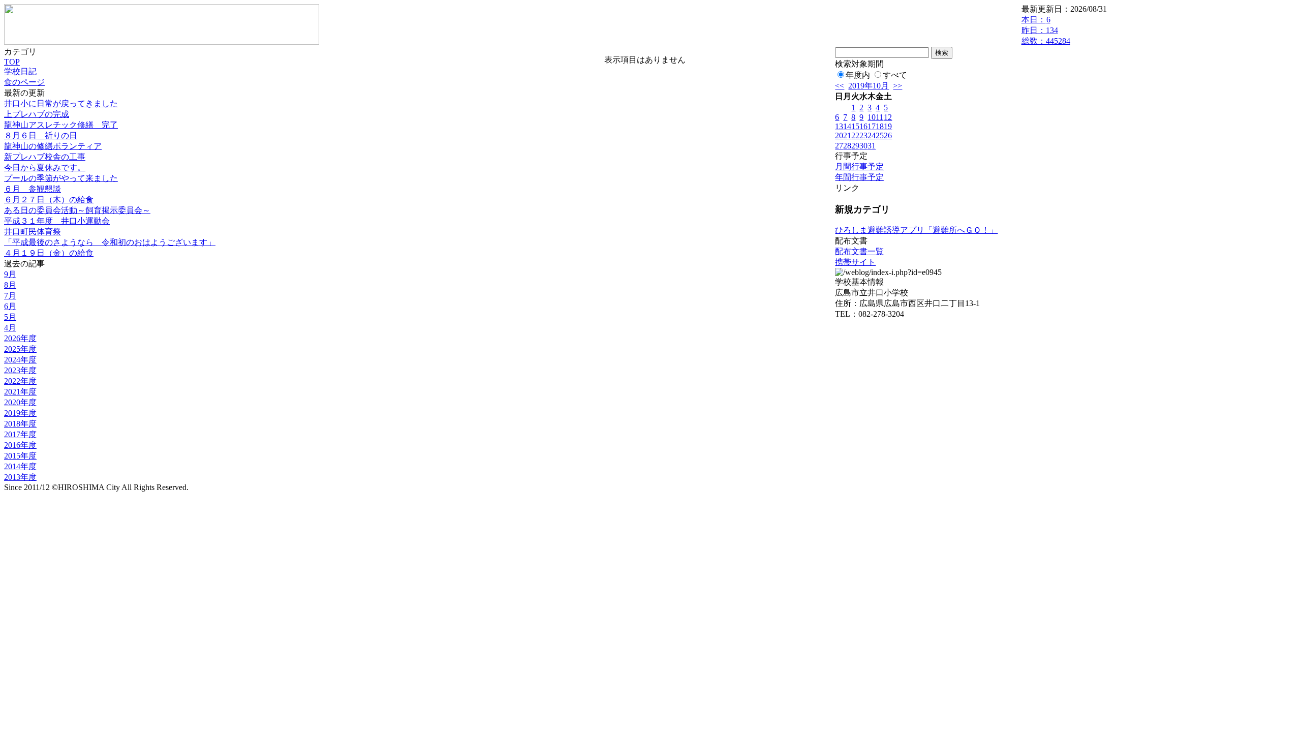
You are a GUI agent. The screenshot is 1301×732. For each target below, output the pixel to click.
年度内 (858, 75)
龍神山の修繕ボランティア (53, 146)
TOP (12, 61)
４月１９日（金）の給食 (49, 253)
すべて (895, 75)
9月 (10, 274)
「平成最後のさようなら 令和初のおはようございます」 (109, 242)
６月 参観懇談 (32, 189)
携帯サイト (855, 262)
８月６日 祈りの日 (40, 135)
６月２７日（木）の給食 (49, 199)
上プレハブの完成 (36, 114)
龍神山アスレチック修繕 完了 (61, 124)
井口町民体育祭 (32, 231)
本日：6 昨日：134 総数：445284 (1045, 30)
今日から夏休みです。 (44, 167)
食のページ (24, 82)
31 (872, 145)
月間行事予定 (859, 166)
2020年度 (20, 402)
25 (880, 135)
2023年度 (20, 370)
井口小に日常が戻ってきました (61, 103)
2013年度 (20, 477)
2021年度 (20, 391)
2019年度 (20, 413)
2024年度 (20, 359)
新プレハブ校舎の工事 (44, 156)
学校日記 (20, 71)
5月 (10, 317)
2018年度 (20, 423)
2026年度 (20, 338)
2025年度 (20, 349)
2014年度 (20, 466)
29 (855, 145)
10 (872, 117)
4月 (10, 327)
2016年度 (20, 445)
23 (863, 135)
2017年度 (20, 434)
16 (863, 126)
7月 (10, 295)
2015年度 (20, 455)
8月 (10, 285)
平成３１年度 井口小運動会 (57, 221)
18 (880, 126)
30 (863, 145)
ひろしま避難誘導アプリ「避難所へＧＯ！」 (916, 230)
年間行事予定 (859, 177)
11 (879, 117)
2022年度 (20, 381)
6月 (10, 306)
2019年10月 (868, 85)
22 (855, 135)
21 (847, 135)
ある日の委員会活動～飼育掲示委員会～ (77, 210)
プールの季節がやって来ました (61, 178)
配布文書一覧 (859, 251)
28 (847, 145)
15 (855, 126)
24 (872, 135)
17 (872, 126)
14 (847, 126)
